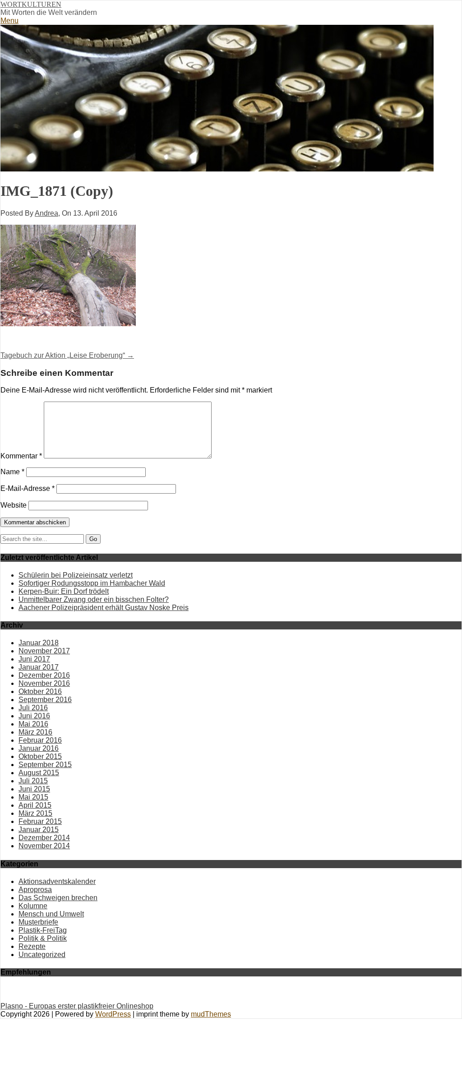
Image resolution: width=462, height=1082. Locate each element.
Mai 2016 (33, 724)
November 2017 (44, 651)
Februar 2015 (40, 821)
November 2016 (44, 683)
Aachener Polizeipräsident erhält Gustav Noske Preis (103, 607)
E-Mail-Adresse (27, 488)
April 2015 (34, 805)
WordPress (113, 1014)
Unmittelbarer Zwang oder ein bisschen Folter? (93, 599)
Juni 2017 (34, 659)
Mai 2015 (33, 797)
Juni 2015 (34, 789)
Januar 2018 (38, 643)
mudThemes (211, 1014)
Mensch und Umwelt (51, 914)
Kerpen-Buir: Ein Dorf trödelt (63, 591)
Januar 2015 (38, 829)
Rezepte (32, 946)
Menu (9, 20)
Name (12, 472)
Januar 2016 (38, 748)
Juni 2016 (34, 716)
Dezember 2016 (44, 675)
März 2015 (35, 813)
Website (13, 505)
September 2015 (45, 764)
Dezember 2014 (44, 838)
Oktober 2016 (40, 691)
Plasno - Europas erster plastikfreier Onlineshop (76, 1006)
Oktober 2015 (40, 756)
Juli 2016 (33, 708)
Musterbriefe (38, 922)
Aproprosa (35, 889)
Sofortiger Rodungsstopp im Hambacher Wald (91, 583)
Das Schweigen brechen (57, 898)
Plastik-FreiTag (42, 930)
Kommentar (21, 456)
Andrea (46, 213)
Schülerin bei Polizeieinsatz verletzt (75, 575)
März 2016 (35, 732)
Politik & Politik (42, 938)
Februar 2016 (40, 740)
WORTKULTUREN (30, 4)
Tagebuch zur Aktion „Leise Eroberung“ (67, 355)
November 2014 (44, 846)
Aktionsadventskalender (57, 881)
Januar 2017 (38, 667)
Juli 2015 (33, 781)
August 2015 (38, 773)
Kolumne (32, 906)
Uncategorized (41, 954)
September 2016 (45, 699)
